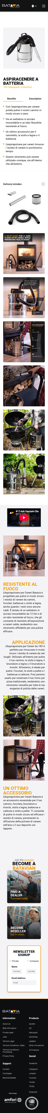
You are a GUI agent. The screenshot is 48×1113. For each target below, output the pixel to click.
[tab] (13, 99)
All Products (34, 1050)
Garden (32, 1024)
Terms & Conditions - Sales (14, 1045)
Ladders (32, 1041)
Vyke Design (13, 1093)
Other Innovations (36, 1045)
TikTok (31, 1086)
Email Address (18, 978)
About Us (6, 1024)
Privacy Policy (8, 1056)
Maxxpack (33, 1032)
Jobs (5, 1037)
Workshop (33, 1037)
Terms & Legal (8, 1041)
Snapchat (33, 1092)
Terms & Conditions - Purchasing (11, 1050)
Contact (6, 1069)
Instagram (33, 1069)
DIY (30, 1028)
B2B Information (9, 1028)
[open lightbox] (24, 50)
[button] (34, 6)
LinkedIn (32, 1073)
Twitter (32, 1082)
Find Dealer (7, 1073)
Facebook (33, 1063)
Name (14, 966)
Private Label (8, 1032)
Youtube (32, 1078)
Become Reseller (9, 1078)
